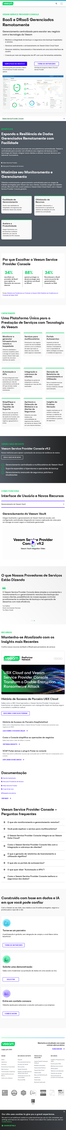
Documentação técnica (24, 1062)
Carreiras (3, 1064)
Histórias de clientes (56, 1073)
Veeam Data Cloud (39, 1070)
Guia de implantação (9, 778)
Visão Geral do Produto (10, 163)
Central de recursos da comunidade (24, 1076)
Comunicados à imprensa (8, 1072)
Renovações (21, 1067)
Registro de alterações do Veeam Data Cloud (25, 1072)
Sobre (2, 1060)
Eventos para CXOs (56, 1064)
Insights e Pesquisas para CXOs (57, 1060)
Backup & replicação (39, 1082)
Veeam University (22, 1069)
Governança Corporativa (8, 1067)
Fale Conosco (5, 1069)
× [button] (64, 1111)
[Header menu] (61, 3)
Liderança (4, 1062)
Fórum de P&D (21, 1080)
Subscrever (57, 1049)
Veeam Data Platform (40, 1068)
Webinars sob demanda (57, 1071)
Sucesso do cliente (23, 1064)
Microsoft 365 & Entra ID (40, 1075)
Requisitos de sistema (9, 793)
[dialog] (33, 1120)
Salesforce (37, 1077)
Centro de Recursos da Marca (7, 1075)
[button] (33, 1125)
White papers (54, 1069)
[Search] (56, 3)
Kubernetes (37, 1080)
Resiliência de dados (39, 1065)
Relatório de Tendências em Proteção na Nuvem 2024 (23, 293)
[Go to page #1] (31, 621)
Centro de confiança (6, 1078)
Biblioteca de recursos (57, 1066)
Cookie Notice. (7, 1121)
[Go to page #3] (34, 621)
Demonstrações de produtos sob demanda (57, 1076)
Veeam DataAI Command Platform (41, 1062)
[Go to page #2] (33, 621)
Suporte (20, 1060)
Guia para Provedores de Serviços (13, 166)
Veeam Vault (37, 1073)
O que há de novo (8, 789)
